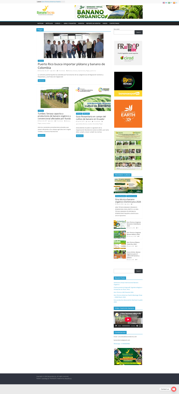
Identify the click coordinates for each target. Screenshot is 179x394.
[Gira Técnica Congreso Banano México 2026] (120, 232)
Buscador (117, 29)
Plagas (88, 70)
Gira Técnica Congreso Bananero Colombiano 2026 (134, 224)
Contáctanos (114, 23)
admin (54, 70)
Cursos (57, 23)
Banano (70, 70)
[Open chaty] (173, 389)
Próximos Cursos (131, 196)
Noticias (40, 23)
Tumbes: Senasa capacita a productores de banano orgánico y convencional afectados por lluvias (54, 116)
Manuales (86, 113)
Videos (105, 23)
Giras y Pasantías (70, 23)
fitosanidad (95, 124)
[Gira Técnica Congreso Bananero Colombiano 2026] (120, 221)
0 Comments (61, 70)
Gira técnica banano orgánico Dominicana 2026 (128, 200)
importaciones (81, 70)
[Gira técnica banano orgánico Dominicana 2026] (128, 179)
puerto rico (93, 70)
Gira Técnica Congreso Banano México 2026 (134, 233)
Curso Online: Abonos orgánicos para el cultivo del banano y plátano (133, 254)
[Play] (116, 326)
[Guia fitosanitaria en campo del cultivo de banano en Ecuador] (93, 88)
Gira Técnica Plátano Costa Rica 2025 (133, 243)
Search (138, 32)
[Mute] (137, 326)
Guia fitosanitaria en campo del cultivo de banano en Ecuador (91, 117)
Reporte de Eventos (93, 23)
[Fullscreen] (140, 326)
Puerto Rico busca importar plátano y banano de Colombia (71, 66)
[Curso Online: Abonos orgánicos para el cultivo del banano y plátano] (120, 251)
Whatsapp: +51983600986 (122, 344)
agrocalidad (79, 124)
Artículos (49, 23)
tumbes (48, 123)
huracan (75, 70)
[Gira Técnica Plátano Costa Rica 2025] (120, 241)
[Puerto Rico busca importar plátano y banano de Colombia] (73, 34)
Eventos (81, 23)
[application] (128, 319)
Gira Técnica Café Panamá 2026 (52, 1)
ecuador (90, 124)
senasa (44, 123)
